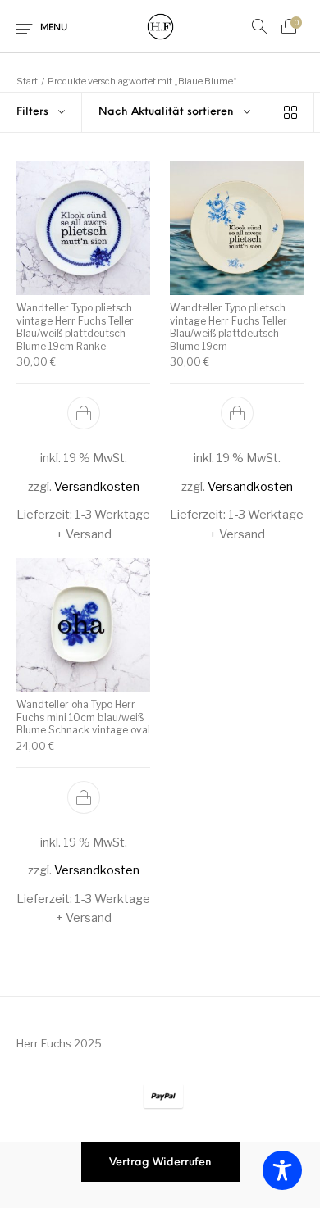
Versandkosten (96, 486)
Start (27, 81)
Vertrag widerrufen (160, 1162)
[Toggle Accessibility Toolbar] (282, 1170)
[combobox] (174, 112)
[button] (83, 413)
